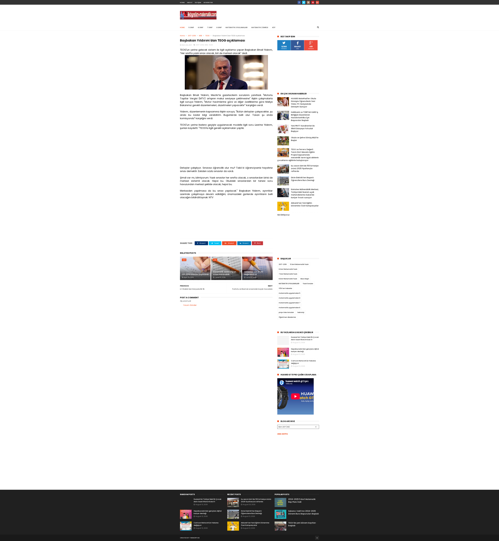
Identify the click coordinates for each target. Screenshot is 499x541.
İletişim (198, 2)
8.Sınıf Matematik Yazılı (288, 279)
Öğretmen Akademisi (287, 317)
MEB (200, 36)
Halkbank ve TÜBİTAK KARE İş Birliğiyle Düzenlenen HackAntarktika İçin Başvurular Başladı (304, 116)
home (182, 2)
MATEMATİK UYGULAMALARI (237, 27)
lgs (215, 260)
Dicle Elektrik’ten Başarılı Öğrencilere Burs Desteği (302, 179)
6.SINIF (200, 27)
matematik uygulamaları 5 (289, 293)
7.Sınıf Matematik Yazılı (288, 274)
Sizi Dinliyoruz (283, 215)
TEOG (207, 36)
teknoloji (300, 312)
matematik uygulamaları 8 (289, 307)
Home (182, 27)
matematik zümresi (259, 27)
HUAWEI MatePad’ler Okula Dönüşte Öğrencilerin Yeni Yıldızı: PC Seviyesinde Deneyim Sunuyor (303, 102)
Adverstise (208, 2)
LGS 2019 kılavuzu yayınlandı (195, 274)
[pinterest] (312, 2)
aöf (273, 27)
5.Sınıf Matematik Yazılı (299, 264)
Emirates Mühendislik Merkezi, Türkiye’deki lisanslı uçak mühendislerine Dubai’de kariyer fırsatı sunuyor (305, 193)
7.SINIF (210, 27)
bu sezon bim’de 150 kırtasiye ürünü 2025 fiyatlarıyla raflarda (305, 168)
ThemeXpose (195, 538)
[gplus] (317, 2)
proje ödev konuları (286, 312)
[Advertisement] (271, 14)
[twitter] (303, 2)
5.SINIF (191, 27)
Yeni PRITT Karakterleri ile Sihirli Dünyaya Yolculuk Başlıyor (303, 128)
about (190, 2)
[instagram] (308, 2)
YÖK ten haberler (285, 288)
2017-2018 (192, 36)
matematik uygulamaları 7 (289, 303)
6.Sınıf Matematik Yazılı (288, 269)
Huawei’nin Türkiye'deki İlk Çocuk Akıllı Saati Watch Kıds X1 (305, 338)
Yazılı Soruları (308, 283)
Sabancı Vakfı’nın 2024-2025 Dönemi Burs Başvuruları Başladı (303, 512)
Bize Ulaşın (305, 279)
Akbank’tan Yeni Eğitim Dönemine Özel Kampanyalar (305, 204)
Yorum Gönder (190, 305)
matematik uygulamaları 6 (289, 298)
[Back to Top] (317, 538)
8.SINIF (219, 27)
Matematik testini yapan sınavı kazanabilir (224, 273)
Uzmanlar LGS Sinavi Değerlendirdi (253, 273)
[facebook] (299, 2)
